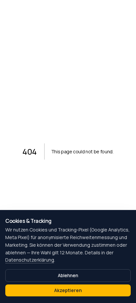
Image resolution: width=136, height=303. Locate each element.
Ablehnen (68, 275)
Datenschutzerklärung (29, 260)
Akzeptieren (68, 290)
